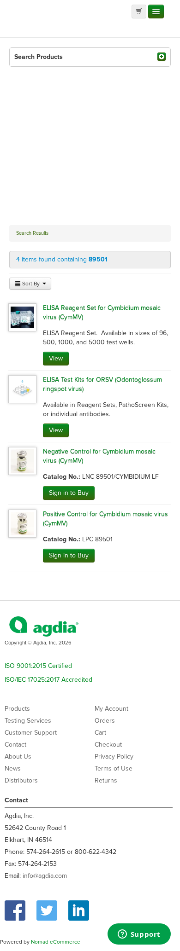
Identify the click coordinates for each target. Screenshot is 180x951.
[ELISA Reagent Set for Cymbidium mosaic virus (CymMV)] (22, 317)
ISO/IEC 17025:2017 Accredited (48, 680)
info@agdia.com (45, 876)
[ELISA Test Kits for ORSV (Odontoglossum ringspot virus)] (22, 389)
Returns (106, 780)
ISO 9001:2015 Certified (38, 666)
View (56, 358)
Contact (15, 744)
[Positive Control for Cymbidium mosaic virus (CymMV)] (22, 523)
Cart (100, 732)
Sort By (31, 283)
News (13, 768)
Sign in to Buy (69, 493)
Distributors (21, 780)
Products (17, 709)
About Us (18, 756)
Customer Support (31, 732)
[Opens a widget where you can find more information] (139, 934)
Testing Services (28, 721)
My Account (111, 709)
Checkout (108, 744)
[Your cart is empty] (139, 11)
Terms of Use (113, 768)
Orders (105, 721)
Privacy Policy (114, 756)
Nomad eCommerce (55, 942)
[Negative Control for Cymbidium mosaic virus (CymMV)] (22, 460)
